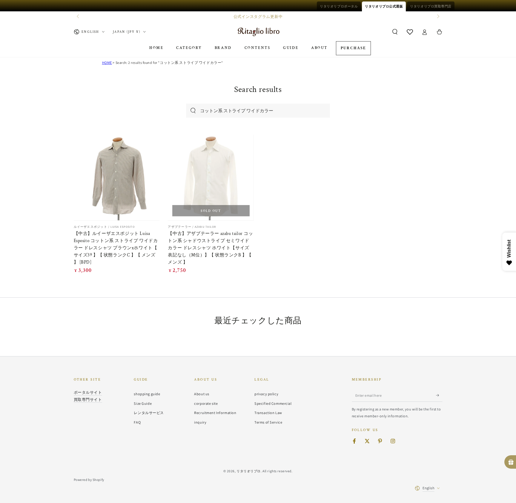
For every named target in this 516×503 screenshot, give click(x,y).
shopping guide (147, 393)
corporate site (206, 403)
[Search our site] (193, 110)
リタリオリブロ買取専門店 (431, 6)
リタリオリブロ (248, 471)
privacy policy (266, 393)
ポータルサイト (88, 392)
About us (201, 393)
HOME (107, 62)
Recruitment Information (215, 412)
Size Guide (143, 403)
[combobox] (251, 111)
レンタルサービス (149, 412)
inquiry (200, 422)
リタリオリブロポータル (339, 6)
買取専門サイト (88, 399)
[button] (395, 32)
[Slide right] (437, 16)
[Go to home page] (258, 32)
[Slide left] (78, 16)
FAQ (137, 422)
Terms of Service (268, 422)
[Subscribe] (439, 395)
